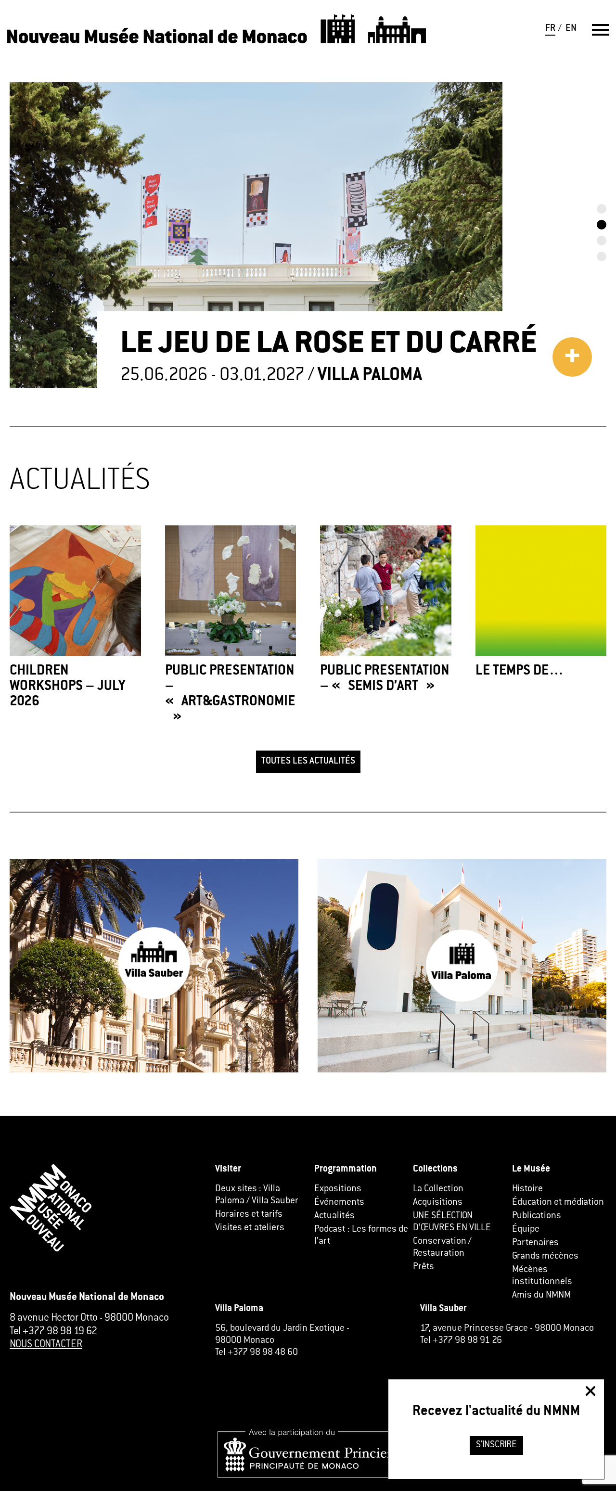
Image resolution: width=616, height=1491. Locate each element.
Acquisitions (437, 1202)
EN (571, 28)
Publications (536, 1216)
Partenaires (535, 1243)
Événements (339, 1202)
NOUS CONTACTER (46, 1345)
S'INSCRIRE (496, 1445)
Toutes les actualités (308, 761)
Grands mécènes (545, 1256)
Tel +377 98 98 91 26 (461, 1340)
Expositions (337, 1189)
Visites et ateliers (249, 1228)
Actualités (334, 1216)
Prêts (423, 1267)
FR (550, 28)
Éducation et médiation (558, 1202)
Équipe (525, 1229)
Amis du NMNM (541, 1295)
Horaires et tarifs (248, 1214)
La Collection (438, 1189)
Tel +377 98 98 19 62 (53, 1332)
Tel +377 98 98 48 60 (256, 1352)
